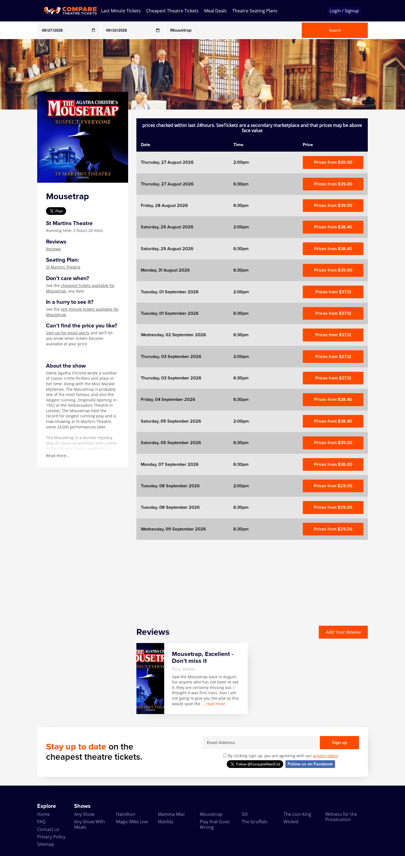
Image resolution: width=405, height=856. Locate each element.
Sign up (339, 742)
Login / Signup (344, 11)
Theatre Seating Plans (254, 10)
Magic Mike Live (132, 822)
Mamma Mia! (171, 814)
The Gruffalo (255, 822)
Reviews (53, 248)
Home (43, 814)
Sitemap (45, 844)
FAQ (41, 822)
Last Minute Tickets (121, 10)
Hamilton (125, 814)
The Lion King (297, 814)
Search (335, 30)
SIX (245, 814)
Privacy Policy (51, 837)
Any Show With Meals (89, 824)
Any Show (84, 814)
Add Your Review (343, 632)
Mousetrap (211, 814)
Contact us (48, 829)
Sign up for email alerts (67, 332)
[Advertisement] (252, 578)
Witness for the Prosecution (341, 816)
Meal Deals (215, 10)
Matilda (165, 822)
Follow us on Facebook (310, 764)
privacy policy (325, 755)
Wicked (291, 822)
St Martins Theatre (63, 267)
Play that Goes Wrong (215, 824)
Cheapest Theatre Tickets (172, 10)
